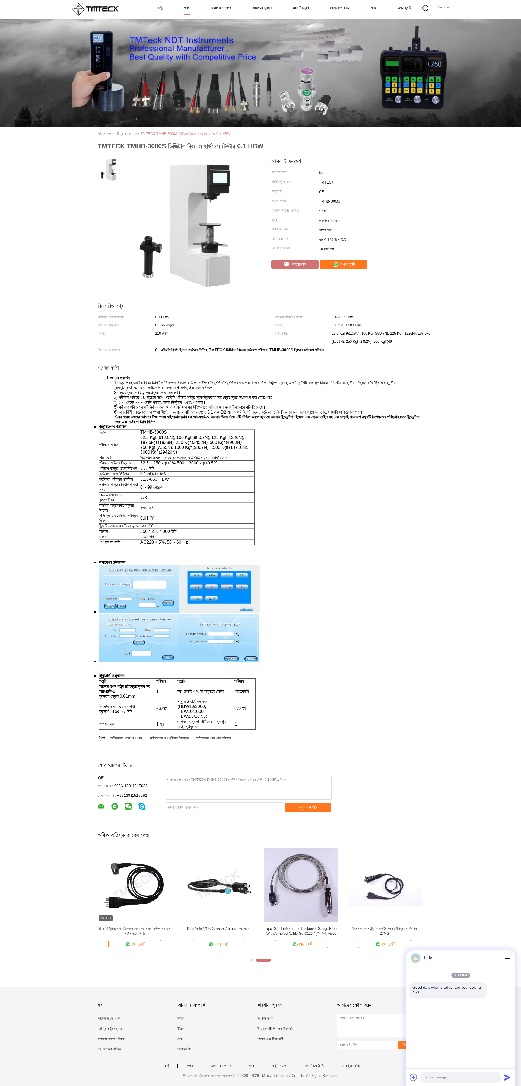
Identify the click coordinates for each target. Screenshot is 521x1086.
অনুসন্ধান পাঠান (308, 807)
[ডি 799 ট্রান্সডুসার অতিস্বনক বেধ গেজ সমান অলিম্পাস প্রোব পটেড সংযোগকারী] (135, 885)
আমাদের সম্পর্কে (221, 7)
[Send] (507, 1077)
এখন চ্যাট (404, 7)
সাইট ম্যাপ (279, 1066)
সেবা (180, 1039)
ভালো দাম (298, 264)
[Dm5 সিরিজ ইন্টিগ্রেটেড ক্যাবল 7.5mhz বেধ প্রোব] (218, 885)
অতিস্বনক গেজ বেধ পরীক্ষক (213, 738)
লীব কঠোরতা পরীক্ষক (109, 1049)
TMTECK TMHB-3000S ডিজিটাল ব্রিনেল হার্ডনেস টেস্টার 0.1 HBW (185, 134)
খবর (373, 7)
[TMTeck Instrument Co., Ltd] (97, 9)
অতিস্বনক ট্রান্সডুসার (110, 1029)
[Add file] (413, 1077)
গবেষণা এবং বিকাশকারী (270, 1039)
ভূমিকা (180, 1018)
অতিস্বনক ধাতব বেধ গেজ (126, 738)
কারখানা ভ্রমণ (262, 7)
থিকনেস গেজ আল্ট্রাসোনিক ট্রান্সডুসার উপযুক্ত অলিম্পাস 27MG (384, 931)
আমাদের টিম (184, 1049)
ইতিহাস (181, 1029)
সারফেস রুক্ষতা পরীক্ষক (111, 1039)
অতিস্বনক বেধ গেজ (109, 1018)
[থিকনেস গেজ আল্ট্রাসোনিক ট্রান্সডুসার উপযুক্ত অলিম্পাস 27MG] (385, 885)
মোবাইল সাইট (350, 1066)
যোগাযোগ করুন (340, 7)
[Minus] (507, 958)
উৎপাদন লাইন (265, 1018)
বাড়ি (160, 7)
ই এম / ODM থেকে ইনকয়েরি (275, 1029)
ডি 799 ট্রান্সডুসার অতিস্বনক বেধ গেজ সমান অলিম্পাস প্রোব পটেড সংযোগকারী (134, 931)
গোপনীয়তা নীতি (314, 1066)
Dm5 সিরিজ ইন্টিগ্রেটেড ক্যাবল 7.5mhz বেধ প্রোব (218, 929)
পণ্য (187, 7)
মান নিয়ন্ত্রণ (301, 7)
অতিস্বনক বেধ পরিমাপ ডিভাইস (169, 738)
